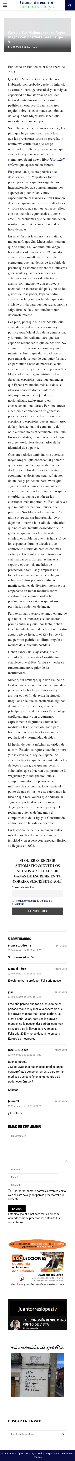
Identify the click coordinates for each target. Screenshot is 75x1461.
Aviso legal (30, 1453)
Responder (61, 946)
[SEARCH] (63, 1434)
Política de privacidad (49, 1453)
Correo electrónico (23, 887)
